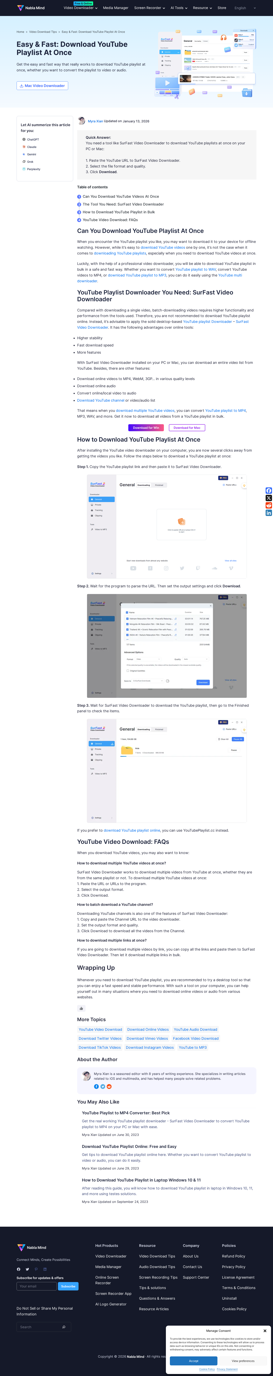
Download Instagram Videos (150, 1047)
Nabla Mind (35, 8)
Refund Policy (233, 1256)
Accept (193, 1361)
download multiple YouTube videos (145, 410)
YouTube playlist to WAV (195, 269)
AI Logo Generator (111, 1304)
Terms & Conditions (238, 1288)
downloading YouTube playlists (120, 253)
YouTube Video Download (100, 1029)
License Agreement (238, 1277)
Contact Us (192, 1267)
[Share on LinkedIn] (269, 513)
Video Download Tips (43, 31)
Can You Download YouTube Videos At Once (121, 196)
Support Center (196, 1277)
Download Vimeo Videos (147, 1038)
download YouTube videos (163, 247)
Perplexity (33, 169)
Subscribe (68, 1286)
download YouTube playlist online (132, 830)
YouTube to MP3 (193, 1047)
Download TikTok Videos (100, 1047)
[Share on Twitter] (269, 498)
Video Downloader (111, 1256)
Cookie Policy (207, 1369)
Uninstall (229, 1298)
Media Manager (115, 8)
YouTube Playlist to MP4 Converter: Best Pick (126, 1113)
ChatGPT (33, 139)
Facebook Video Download (196, 1038)
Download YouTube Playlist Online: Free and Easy (129, 1146)
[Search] (63, 1327)
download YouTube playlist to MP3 (137, 275)
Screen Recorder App (113, 1293)
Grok (30, 161)
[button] (265, 1331)
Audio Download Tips (157, 1267)
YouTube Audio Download (195, 1029)
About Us (190, 1256)
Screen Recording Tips (158, 1277)
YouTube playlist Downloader (207, 321)
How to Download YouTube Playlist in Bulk (119, 212)
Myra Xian (95, 121)
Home (20, 31)
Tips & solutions (152, 1288)
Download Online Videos (148, 1029)
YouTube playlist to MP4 (225, 410)
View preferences (243, 1361)
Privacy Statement (227, 1369)
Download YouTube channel (100, 400)
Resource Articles (154, 1309)
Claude (31, 147)
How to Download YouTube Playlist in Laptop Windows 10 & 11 (141, 1180)
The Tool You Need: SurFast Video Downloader (123, 204)
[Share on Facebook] (269, 490)
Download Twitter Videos (100, 1038)
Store (222, 8)
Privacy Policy (233, 1267)
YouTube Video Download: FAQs (110, 220)
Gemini (31, 154)
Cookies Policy (234, 1309)
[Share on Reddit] (269, 505)
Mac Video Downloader (45, 86)
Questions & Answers (157, 1298)
